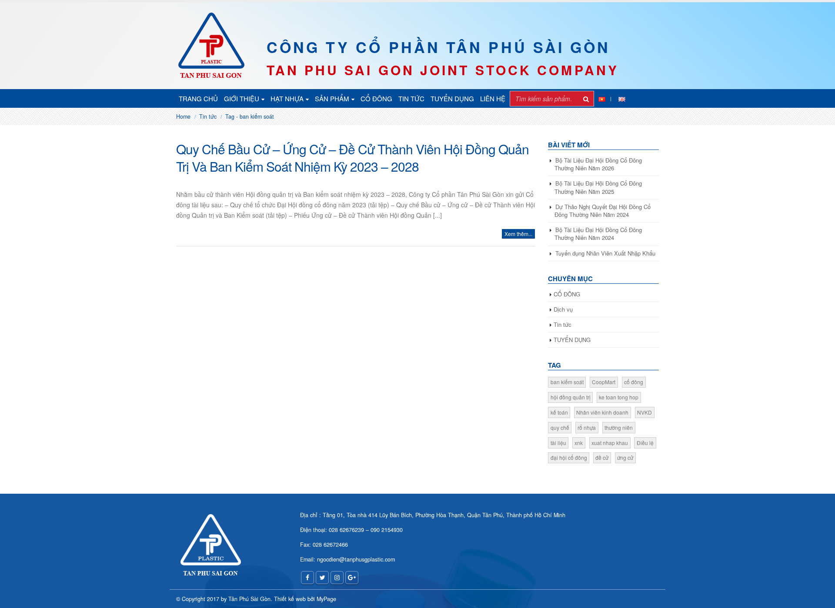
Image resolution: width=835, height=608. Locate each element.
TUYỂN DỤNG (452, 98)
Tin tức (411, 98)
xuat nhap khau (609, 442)
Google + (351, 577)
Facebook (307, 577)
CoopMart (603, 381)
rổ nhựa (587, 427)
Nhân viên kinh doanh (602, 412)
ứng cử (625, 457)
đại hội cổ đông (569, 457)
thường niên (619, 427)
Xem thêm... (518, 233)
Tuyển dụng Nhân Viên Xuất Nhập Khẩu (605, 253)
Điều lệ (645, 442)
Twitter (322, 577)
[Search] (586, 98)
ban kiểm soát (567, 381)
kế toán (559, 412)
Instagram (337, 577)
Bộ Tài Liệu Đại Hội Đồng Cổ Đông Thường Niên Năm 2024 (598, 234)
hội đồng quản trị (571, 397)
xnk (578, 442)
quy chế (560, 427)
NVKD (644, 412)
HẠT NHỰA (287, 98)
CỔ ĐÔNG (376, 98)
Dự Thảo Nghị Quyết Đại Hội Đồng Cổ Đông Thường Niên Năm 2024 (602, 211)
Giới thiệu (241, 98)
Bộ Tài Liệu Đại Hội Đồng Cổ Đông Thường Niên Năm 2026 (598, 164)
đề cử (601, 457)
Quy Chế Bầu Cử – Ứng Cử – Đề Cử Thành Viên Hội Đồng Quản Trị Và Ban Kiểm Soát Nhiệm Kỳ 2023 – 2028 (352, 158)
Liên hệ (492, 98)
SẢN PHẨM (332, 98)
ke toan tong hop (618, 397)
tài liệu (558, 442)
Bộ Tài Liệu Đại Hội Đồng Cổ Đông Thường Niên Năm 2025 (598, 187)
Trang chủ (198, 98)
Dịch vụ (563, 309)
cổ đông (633, 381)
